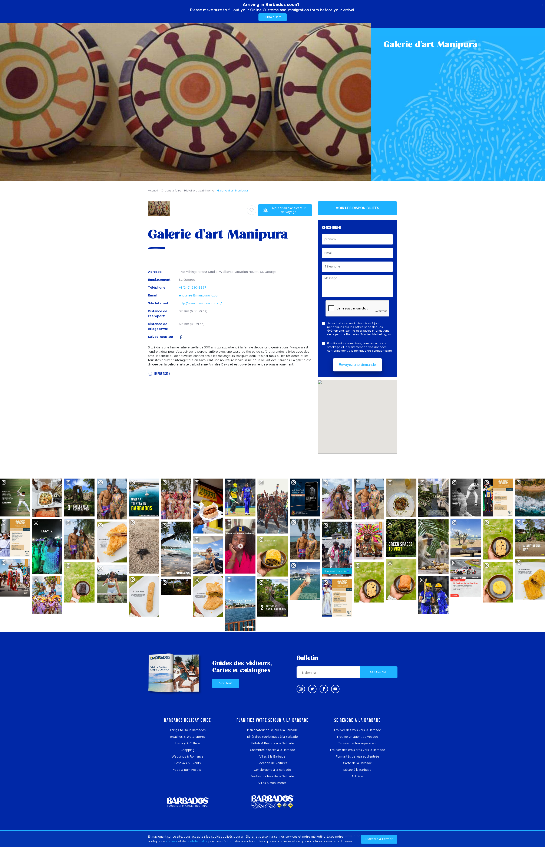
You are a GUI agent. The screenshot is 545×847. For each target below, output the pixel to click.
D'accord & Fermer (379, 839)
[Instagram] (301, 689)
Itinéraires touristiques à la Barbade (272, 736)
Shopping (187, 750)
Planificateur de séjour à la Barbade (272, 730)
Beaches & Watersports (187, 736)
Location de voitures (272, 763)
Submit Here (273, 17)
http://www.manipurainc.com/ (200, 303)
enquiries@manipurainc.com (199, 295)
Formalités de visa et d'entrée (357, 756)
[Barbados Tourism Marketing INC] (187, 802)
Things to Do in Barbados (187, 730)
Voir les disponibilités (357, 208)
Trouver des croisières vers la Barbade (357, 750)
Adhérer (357, 776)
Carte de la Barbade (357, 763)
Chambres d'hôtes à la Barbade (272, 750)
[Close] (541, 4)
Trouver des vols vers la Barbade (357, 730)
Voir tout (225, 683)
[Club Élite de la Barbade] (272, 802)
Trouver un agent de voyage (357, 736)
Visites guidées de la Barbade (272, 776)
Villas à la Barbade (272, 756)
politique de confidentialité (373, 350)
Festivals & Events (188, 763)
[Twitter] (312, 689)
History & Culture (187, 743)
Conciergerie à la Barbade (272, 769)
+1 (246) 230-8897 (192, 287)
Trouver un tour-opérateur (357, 743)
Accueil (153, 190)
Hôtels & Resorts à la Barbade (272, 743)
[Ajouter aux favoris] (251, 210)
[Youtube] (335, 689)
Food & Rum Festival (187, 769)
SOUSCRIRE (378, 672)
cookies (171, 841)
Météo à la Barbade (357, 769)
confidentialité (197, 841)
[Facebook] (181, 336)
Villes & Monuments (272, 783)
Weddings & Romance (188, 756)
